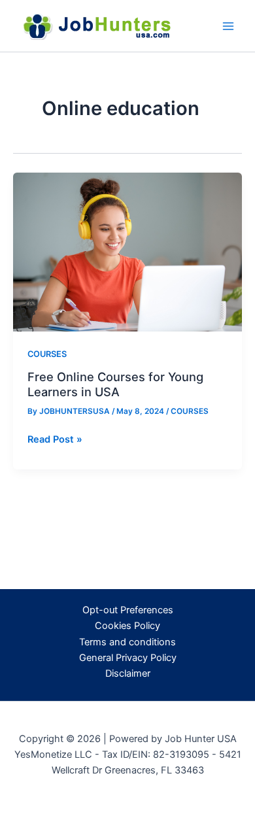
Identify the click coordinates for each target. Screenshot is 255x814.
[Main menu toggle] (228, 26)
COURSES (47, 354)
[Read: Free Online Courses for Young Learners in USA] (127, 252)
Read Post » (54, 440)
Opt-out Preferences (127, 610)
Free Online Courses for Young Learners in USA (115, 383)
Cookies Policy (127, 626)
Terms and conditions (127, 642)
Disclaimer (127, 673)
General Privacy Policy (128, 658)
